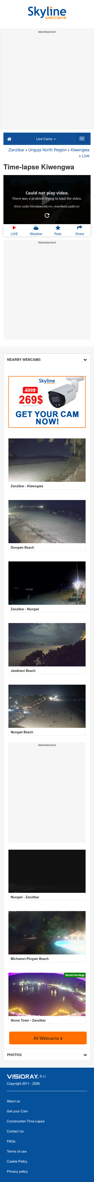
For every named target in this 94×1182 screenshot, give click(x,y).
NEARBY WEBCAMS (24, 359)
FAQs (11, 1141)
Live (85, 155)
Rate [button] (57, 233)
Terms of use (16, 1151)
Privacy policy (17, 1171)
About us (13, 1100)
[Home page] (9, 138)
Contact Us (15, 1131)
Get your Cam (17, 1111)
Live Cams (44, 138)
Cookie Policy (17, 1161)
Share (79, 233)
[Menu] (82, 138)
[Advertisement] (47, 82)
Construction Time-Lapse (25, 1121)
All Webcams (47, 1038)
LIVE (14, 233)
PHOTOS (14, 1054)
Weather (36, 233)
